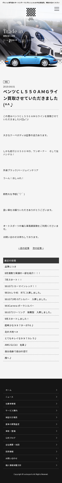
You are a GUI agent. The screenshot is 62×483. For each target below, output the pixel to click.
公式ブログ (11, 437)
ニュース (9, 396)
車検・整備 (11, 431)
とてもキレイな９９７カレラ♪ (21, 338)
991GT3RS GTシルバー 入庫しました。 (26, 299)
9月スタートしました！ (17, 318)
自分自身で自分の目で (16, 351)
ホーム (5, 40)
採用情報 (10, 451)
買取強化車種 (13, 41)
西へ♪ (8, 357)
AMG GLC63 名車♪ (16, 344)
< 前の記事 (23, 248)
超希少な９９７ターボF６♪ (19, 325)
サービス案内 (11, 410)
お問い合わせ (11, 458)
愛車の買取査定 (13, 424)
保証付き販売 (11, 417)
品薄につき (10, 266)
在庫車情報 (11, 403)
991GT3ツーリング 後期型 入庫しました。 (29, 312)
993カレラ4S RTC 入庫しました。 (23, 292)
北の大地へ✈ (11, 331)
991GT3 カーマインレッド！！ (21, 286)
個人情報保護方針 (13, 465)
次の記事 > (38, 248)
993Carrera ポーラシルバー (19, 305)
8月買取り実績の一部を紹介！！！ (23, 273)
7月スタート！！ (13, 279)
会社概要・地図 (13, 444)
